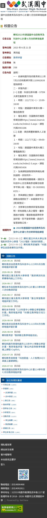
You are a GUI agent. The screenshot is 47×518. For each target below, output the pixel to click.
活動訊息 (9, 416)
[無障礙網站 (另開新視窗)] (23, 508)
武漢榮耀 (10, 392)
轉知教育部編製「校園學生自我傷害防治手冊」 (23, 246)
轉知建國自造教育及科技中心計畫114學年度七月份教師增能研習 (23, 371)
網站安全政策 (7, 449)
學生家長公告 (11, 432)
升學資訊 (9, 412)
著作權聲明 (6, 454)
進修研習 (9, 404)
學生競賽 (11, 420)
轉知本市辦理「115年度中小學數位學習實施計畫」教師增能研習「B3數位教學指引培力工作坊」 (23, 312)
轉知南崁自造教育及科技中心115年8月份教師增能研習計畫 (23, 325)
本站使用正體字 (8, 459)
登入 (3, 464)
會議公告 (8, 428)
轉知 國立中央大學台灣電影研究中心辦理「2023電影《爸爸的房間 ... (23, 240)
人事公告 (9, 400)
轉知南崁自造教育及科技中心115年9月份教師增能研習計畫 (23, 265)
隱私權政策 (6, 444)
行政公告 (9, 384)
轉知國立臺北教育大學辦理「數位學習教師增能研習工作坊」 (23, 300)
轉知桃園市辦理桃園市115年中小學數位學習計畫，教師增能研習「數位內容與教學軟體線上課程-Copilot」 (23, 346)
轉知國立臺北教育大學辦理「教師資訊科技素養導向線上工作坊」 (23, 277)
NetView (24, 500)
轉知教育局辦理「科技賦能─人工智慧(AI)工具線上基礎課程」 (23, 359)
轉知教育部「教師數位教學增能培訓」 (20, 335)
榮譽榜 (8, 388)
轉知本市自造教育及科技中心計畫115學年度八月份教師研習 (23, 288)
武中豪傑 (10, 396)
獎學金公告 (9, 408)
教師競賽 (11, 424)
